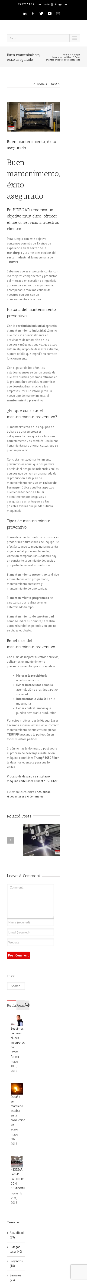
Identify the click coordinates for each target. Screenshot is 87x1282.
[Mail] (58, 13)
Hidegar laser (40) (16, 1249)
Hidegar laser (15, 796)
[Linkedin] (24, 13)
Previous (41, 84)
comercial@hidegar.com (53, 4)
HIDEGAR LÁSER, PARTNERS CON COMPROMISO (20, 1179)
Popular (11, 1005)
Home (66, 54)
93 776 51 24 (26, 4)
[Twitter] (41, 13)
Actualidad (65, 57)
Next (54, 84)
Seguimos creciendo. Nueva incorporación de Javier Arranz (20, 1042)
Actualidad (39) (16, 1235)
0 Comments (35, 796)
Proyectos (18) (16, 1263)
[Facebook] (33, 13)
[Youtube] (50, 13)
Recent (20, 1005)
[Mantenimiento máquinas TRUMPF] (33, 117)
